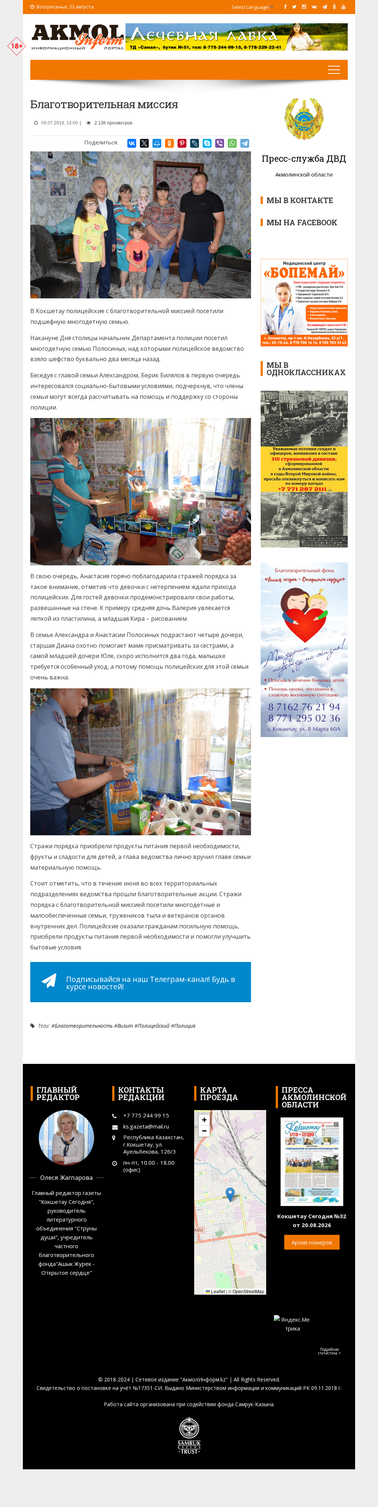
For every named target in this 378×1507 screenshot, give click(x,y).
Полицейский (153, 1025)
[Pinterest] (182, 143)
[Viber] (219, 143)
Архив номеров (312, 1242)
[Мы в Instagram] (304, 6)
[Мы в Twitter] (294, 6)
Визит (125, 1025)
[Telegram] (244, 143)
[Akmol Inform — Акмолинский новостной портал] (78, 36)
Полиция (184, 1025)
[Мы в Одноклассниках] (334, 6)
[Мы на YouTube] (343, 6)
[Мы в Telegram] (324, 6)
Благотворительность (84, 1025)
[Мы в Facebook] (285, 6)
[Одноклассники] (169, 143)
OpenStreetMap (248, 1291)
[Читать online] (312, 1161)
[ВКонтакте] (131, 143)
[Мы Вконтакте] (314, 6)
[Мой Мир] (156, 143)
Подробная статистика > (329, 1351)
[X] (144, 143)
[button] (230, 1194)
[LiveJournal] (194, 143)
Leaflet (217, 1291)
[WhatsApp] (232, 143)
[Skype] (207, 143)
